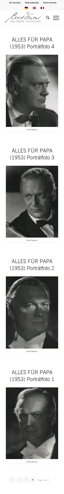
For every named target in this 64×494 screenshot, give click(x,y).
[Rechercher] (45, 17)
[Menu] (54, 17)
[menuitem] (15, 3)
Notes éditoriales (32, 2)
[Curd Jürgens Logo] (26, 17)
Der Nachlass (15, 2)
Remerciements (50, 2)
